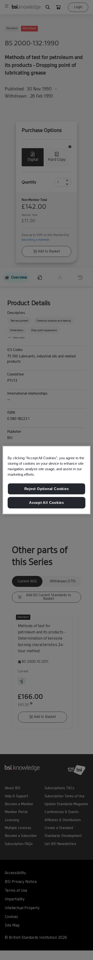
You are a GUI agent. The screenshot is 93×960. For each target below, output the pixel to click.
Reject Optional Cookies (46, 489)
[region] (46, 480)
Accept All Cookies (46, 503)
